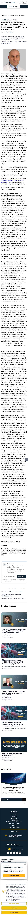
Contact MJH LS (14, 820)
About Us (14, 811)
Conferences (9, 15)
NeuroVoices (23, 589)
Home (2, 15)
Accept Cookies (14, 912)
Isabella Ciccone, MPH (20, 666)
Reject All (14, 908)
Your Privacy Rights (14, 827)
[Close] (26, 882)
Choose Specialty (12, 6)
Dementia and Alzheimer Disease (10, 589)
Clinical (4, 591)
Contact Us (14, 816)
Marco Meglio (7, 697)
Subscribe (20, 576)
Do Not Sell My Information (14, 822)
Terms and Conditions (14, 824)
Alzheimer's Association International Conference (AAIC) (11, 595)
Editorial (14, 815)
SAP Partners (11, 591)
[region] (14, 897)
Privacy (14, 825)
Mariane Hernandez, (9, 666)
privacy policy (8, 580)
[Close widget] (25, 864)
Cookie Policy (13, 900)
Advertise (14, 818)
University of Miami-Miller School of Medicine (13, 598)
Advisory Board (14, 813)
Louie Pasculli (7, 635)
